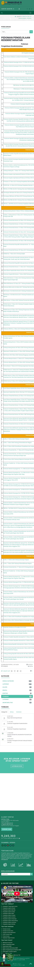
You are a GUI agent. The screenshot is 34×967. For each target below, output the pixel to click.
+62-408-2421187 (9, 823)
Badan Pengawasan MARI (8, 944)
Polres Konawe (6, 936)
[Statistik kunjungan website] (19, 838)
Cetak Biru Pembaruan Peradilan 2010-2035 (14, 627)
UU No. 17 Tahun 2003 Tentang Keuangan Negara (16, 439)
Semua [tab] (12, 712)
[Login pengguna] (19, 9)
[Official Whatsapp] (2, 845)
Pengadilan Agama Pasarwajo (10, 918)
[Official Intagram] (13, 845)
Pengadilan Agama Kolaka (9, 911)
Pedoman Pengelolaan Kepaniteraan (16, 729)
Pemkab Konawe (6, 929)
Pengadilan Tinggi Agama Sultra (10, 906)
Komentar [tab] (18, 712)
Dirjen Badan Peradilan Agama (10, 951)
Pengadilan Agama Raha (8, 913)
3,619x (31, 666)
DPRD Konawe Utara (7, 934)
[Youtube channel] (8, 845)
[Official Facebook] (5, 845)
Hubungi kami (6, 829)
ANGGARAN (21, 866)
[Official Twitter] (10, 845)
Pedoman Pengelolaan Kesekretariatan (17, 723)
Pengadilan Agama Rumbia (9, 924)
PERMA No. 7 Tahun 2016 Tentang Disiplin (14, 253)
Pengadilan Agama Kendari (9, 908)
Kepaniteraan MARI (7, 946)
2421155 (10, 8)
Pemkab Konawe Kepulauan (9, 932)
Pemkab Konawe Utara (8, 930)
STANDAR (5, 666)
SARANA (29, 866)
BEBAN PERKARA (13, 867)
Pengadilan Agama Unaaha (9, 915)
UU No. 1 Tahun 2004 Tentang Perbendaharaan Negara (17, 442)
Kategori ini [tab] (4, 712)
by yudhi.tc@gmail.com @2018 (22, 958)
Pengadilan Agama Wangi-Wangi (10, 920)
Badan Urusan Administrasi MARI (10, 948)
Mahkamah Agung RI (7, 942)
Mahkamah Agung (25, 18)
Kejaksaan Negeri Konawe (9, 937)
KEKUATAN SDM (5, 867)
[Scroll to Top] (30, 963)
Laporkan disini (17, 766)
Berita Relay (27, 16)
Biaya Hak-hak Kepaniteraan (14, 718)
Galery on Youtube (11, 883)
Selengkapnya (4, 859)
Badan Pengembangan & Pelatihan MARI (12, 949)
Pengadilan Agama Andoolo (9, 917)
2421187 (4, 8)
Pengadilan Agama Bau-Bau (9, 910)
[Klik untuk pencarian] (1, 13)
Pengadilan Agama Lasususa (9, 922)
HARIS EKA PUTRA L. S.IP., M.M (10, 664)
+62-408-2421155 (8, 824)
